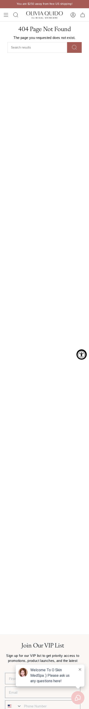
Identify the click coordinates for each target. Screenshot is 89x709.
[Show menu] (5, 15)
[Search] (74, 47)
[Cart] (82, 15)
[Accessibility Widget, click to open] (81, 354)
